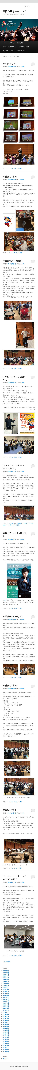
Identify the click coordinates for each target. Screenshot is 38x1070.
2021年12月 (6, 998)
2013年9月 (6, 1043)
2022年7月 (6, 991)
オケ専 (6, 600)
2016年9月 (6, 1033)
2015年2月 (6, 1037)
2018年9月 (6, 1025)
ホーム (5, 43)
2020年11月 (6, 1002)
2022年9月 (6, 989)
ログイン (5, 1059)
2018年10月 (6, 1022)
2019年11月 (6, 1010)
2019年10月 (6, 1012)
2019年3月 (6, 1018)
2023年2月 (6, 985)
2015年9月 (6, 1035)
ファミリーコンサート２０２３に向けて (14, 878)
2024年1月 (6, 975)
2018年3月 (6, 1029)
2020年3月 (6, 1006)
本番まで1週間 (10, 176)
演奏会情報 (20, 43)
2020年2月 (6, 1008)
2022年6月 (6, 993)
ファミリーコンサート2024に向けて (13, 467)
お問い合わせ (20, 50)
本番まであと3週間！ (13, 260)
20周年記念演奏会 (24, 47)
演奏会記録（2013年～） (10, 47)
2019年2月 (6, 1020)
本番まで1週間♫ (10, 685)
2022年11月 (6, 987)
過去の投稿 (6, 961)
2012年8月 (6, 1051)
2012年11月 (6, 1047)
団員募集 (5, 50)
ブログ (12, 50)
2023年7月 (6, 981)
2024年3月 (6, 971)
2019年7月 (6, 1016)
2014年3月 (6, 1041)
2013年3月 (6, 1045)
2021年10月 (6, 1000)
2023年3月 (6, 983)
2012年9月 (6, 1049)
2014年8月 (6, 1039)
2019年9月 (6, 1014)
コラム (11, 168)
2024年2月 (6, 973)
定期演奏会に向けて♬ (13, 616)
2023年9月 (6, 979)
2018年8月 (6, 1027)
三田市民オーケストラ (15, 11)
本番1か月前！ (9, 809)
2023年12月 (6, 977)
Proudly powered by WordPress (19, 1066)
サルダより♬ (9, 63)
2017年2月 (6, 1031)
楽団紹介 (12, 43)
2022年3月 (6, 996)
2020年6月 (6, 1004)
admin (22, 66)
